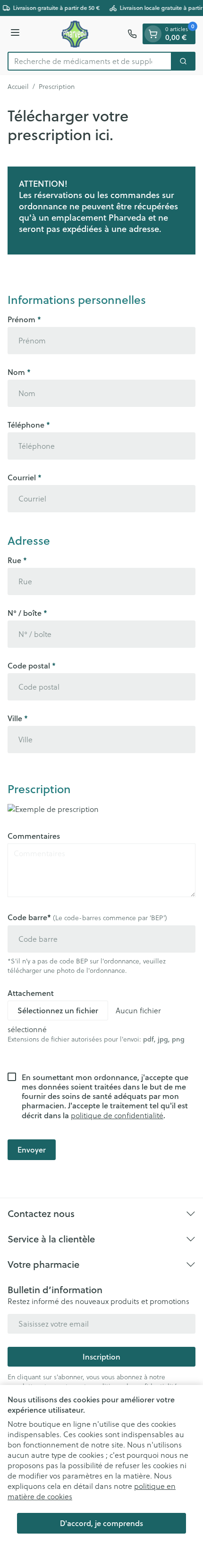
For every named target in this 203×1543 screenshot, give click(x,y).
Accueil (18, 86)
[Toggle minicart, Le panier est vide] (152, 33)
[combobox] (90, 61)
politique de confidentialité (117, 1115)
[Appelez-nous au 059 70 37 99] (132, 34)
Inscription (101, 1356)
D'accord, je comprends (101, 1523)
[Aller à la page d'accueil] (75, 34)
